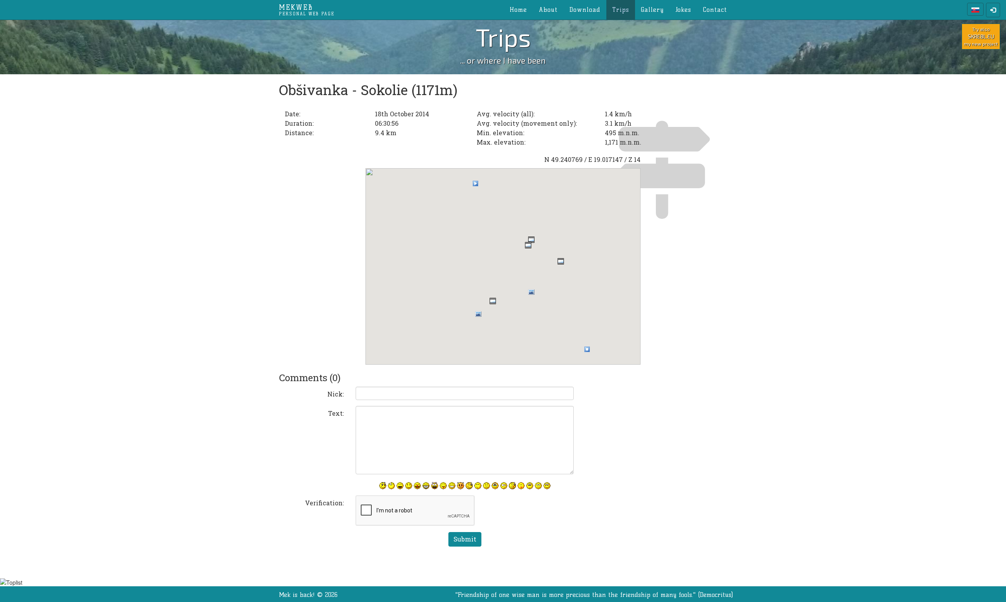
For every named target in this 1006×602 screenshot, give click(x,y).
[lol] (391, 485)
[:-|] (538, 485)
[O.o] (503, 485)
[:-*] (521, 485)
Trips (620, 9)
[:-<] (460, 485)
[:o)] (417, 485)
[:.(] (495, 485)
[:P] (443, 485)
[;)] (469, 485)
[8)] (547, 485)
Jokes (683, 9)
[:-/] (477, 485)
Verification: (324, 503)
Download (584, 9)
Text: (336, 413)
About (548, 9)
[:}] (382, 485)
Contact (715, 9)
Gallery (652, 9)
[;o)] (512, 485)
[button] (475, 183)
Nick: (335, 394)
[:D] (400, 485)
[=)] (408, 485)
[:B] (426, 485)
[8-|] (529, 485)
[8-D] (434, 485)
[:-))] (451, 485)
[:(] (486, 485)
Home (518, 9)
